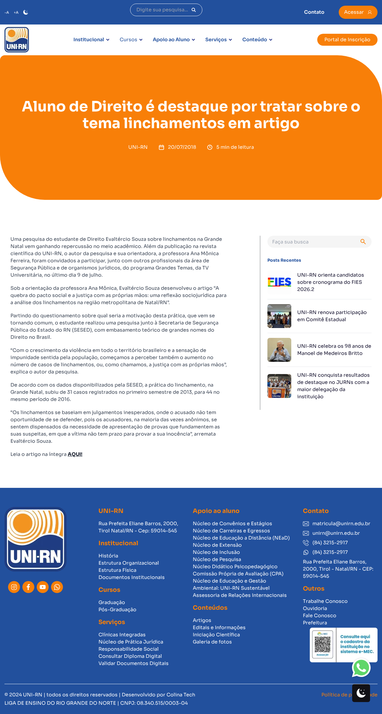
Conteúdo (254, 39)
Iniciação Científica (216, 635)
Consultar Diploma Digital (130, 656)
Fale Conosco (319, 615)
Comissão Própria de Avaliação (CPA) (238, 574)
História (108, 556)
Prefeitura (315, 623)
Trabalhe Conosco (325, 601)
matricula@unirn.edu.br (341, 523)
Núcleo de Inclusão (216, 552)
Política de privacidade (349, 695)
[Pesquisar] (193, 9)
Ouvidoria (315, 608)
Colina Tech (181, 695)
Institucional (88, 39)
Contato (314, 12)
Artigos (202, 620)
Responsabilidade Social (128, 649)
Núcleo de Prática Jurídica (130, 642)
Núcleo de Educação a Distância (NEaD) (241, 538)
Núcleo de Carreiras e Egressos (231, 531)
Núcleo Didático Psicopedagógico (235, 566)
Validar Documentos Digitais (133, 663)
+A (16, 12)
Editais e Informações (219, 627)
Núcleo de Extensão (217, 545)
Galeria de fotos (212, 642)
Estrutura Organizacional (128, 563)
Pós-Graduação (117, 609)
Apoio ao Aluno (171, 39)
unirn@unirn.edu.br (336, 533)
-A (6, 12)
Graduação (111, 602)
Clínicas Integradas (122, 635)
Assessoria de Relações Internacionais (240, 595)
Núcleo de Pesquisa (217, 559)
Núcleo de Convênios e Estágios (232, 523)
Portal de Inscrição (347, 39)
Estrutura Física (117, 570)
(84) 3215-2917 (330, 543)
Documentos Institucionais (131, 577)
